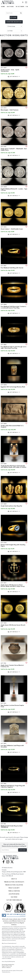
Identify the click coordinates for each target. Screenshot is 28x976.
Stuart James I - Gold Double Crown (12, 229)
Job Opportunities (14, 894)
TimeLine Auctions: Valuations (14, 885)
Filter (14, 17)
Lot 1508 (3, 783)
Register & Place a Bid (7, 966)
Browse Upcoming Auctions (8, 964)
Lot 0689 (4, 503)
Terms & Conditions (14, 891)
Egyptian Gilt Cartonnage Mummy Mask (13, 387)
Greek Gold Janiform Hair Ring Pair (11, 506)
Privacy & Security (14, 888)
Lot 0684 (4, 423)
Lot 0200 (4, 186)
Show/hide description (14, 21)
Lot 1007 (3, 582)
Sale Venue (14, 897)
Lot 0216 (3, 226)
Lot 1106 (3, 663)
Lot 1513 (3, 823)
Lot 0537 (3, 265)
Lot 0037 (4, 67)
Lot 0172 (3, 107)
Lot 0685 (3, 463)
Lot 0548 (4, 304)
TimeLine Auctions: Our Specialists (14, 882)
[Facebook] (3, 861)
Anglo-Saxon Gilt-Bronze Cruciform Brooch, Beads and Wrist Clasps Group (13, 585)
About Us (14, 879)
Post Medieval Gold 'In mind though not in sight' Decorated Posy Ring (13, 347)
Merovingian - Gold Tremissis (9, 110)
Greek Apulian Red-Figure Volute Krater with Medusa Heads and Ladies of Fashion (13, 466)
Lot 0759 (3, 542)
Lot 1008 (3, 623)
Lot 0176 (3, 146)
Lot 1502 (3, 743)
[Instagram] (7, 861)
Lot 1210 (3, 703)
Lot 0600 (4, 384)
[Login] (23, 2)
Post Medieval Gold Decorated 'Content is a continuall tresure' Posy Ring (13, 307)
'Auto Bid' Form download (14, 900)
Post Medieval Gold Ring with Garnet (12, 268)
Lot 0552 (3, 344)
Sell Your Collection (6, 967)
